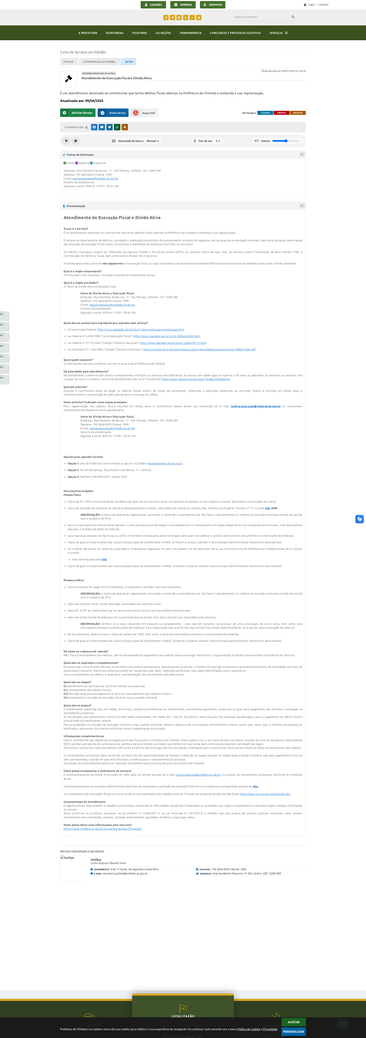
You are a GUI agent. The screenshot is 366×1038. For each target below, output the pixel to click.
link (104, 559)
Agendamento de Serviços (165, 463)
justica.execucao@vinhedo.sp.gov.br (256, 406)
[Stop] (75, 141)
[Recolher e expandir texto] (302, 154)
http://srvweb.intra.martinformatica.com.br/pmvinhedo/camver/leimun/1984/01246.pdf (199, 349)
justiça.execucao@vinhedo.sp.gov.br (198, 774)
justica (77, 178)
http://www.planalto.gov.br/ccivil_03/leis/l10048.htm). (196, 379)
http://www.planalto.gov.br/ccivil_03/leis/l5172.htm (172, 342)
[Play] (66, 141)
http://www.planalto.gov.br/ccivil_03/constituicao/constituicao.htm (140, 329)
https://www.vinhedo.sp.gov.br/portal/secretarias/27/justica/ (102, 828)
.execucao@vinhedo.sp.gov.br (99, 178)
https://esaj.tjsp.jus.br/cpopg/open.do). (265, 793)
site (267, 508)
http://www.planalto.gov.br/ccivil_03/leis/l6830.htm (166, 336)
